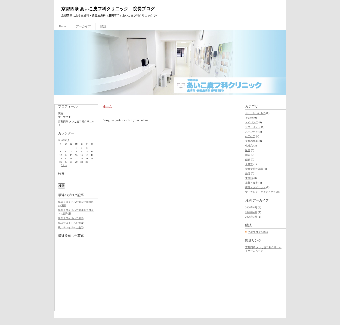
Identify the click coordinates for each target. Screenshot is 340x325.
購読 (103, 26)
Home (62, 26)
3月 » (64, 165)
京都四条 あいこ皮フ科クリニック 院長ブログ (108, 8)
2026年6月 (251, 207)
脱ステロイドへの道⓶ (70, 222)
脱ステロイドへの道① (70, 227)
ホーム (107, 106)
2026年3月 (251, 216)
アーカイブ (83, 26)
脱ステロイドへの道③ (70, 218)
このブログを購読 (258, 232)
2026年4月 (251, 212)
